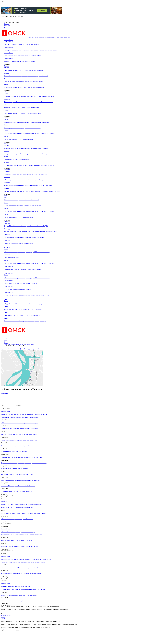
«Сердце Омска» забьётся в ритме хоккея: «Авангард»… (17, 540)
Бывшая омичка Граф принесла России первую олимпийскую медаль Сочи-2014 (24, 414)
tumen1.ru (3, 620)
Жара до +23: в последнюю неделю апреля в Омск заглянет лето (19, 440)
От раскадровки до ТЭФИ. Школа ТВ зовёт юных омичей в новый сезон (22, 573)
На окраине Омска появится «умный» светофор (14, 468)
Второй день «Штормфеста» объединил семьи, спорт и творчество (23, 309)
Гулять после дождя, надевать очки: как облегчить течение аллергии (23, 81)
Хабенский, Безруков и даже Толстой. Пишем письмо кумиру (21, 107)
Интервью (7, 169)
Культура (6, 143)
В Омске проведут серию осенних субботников (14, 600)
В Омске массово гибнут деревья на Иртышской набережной (21, 200)
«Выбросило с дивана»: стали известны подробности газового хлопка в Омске (26, 295)
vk (4, 27)
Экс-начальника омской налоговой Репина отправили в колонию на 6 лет (22, 504)
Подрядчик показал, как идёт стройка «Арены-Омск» (16, 445)
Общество (7, 92)
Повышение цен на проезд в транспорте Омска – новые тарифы (22, 269)
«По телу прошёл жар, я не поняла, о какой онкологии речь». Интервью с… (25, 179)
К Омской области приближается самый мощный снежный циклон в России (23, 589)
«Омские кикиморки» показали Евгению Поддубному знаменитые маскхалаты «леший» (26, 559)
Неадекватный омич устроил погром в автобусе (17, 289)
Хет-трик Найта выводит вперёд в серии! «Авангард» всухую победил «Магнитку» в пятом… (31, 231)
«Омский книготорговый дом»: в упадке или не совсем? (17, 474)
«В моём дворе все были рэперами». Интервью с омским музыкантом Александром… (28, 185)
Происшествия (8, 273)
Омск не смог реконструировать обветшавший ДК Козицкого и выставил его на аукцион (29, 133)
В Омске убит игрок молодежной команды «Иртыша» (16, 491)
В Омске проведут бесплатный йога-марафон (14, 451)
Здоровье (6, 66)
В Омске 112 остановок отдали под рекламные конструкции (21, 44)
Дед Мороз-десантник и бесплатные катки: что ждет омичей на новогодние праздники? (29, 165)
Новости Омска (8, 40)
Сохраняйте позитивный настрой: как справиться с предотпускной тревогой (26, 76)
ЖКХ (5, 195)
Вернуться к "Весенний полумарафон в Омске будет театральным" (20, 348)
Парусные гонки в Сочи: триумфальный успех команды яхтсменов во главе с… (23, 463)
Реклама (6, 24)
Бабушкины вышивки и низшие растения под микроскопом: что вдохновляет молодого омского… (32, 191)
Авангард (7, 221)
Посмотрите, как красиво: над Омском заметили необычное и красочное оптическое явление (30, 50)
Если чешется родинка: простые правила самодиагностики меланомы (24, 87)
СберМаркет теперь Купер (11, 257)
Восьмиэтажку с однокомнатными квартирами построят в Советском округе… (23, 562)
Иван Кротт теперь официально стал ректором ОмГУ (16, 586)
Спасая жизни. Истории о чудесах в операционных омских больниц (23, 70)
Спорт (6, 299)
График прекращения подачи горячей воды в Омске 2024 (20, 283)
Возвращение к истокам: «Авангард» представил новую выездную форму (25, 321)
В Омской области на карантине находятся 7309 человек (17, 519)
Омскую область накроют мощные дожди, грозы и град (17, 507)
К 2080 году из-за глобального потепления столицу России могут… (20, 428)
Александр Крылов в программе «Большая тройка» (18, 243)
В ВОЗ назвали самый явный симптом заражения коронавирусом (19, 423)
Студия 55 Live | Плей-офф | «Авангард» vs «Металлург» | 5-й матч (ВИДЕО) (26, 226)
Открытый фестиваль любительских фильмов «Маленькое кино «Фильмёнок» (26, 148)
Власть (6, 117)
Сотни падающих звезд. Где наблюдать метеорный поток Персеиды (20, 480)
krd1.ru (3, 617)
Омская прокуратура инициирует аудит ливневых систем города (22, 128)
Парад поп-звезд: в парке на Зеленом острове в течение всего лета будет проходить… (28, 154)
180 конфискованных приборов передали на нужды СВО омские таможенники (27, 122)
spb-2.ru (3, 618)
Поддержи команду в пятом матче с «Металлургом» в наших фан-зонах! (24, 237)
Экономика (7, 247)
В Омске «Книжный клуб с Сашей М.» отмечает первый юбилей (22, 113)
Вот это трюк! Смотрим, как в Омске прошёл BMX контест (18, 486)
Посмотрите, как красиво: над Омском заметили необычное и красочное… (22, 534)
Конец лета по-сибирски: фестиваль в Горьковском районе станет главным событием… (29, 96)
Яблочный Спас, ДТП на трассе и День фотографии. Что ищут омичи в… (22, 457)
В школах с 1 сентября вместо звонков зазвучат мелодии (20, 61)
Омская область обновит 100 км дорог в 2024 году (18, 139)
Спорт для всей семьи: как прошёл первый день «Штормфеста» (22, 315)
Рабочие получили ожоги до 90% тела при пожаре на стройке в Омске (21, 567)
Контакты (7, 25)
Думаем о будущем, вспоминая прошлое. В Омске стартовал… (19, 595)
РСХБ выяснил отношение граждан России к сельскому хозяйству (20, 417)
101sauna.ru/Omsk (6, 615)
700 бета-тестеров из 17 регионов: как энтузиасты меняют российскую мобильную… (28, 102)
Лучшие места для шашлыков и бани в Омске (17, 159)
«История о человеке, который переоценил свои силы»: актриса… (20, 434)
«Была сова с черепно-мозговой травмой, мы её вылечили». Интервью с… (25, 174)
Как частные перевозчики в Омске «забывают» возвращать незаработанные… (23, 513)
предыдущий (4, 393)
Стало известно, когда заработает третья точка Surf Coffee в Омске (23, 55)
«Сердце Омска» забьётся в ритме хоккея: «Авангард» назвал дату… (23, 303)
